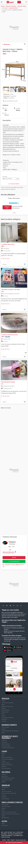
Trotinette (4, 721)
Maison (3, 789)
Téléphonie (4, 774)
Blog (14, 832)
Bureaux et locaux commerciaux (9, 793)
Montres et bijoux (6, 744)
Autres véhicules (5, 710)
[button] (3, 605)
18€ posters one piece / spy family (10, 289)
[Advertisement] (14, 28)
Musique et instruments (7, 764)
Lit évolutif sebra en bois (8, 244)
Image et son (5, 776)
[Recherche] (26, 2)
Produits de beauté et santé (8, 747)
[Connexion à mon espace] (24, 44)
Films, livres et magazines (7, 759)
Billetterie (4, 766)
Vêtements (4, 740)
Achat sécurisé (8, 832)
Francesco (12, 542)
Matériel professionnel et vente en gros (10, 813)
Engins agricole (5, 712)
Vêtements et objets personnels (10, 737)
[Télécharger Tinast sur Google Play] (17, 647)
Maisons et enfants (11, 6)
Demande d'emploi (6, 806)
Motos (3, 704)
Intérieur (4, 729)
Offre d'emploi (5, 804)
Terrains (3, 795)
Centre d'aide (19, 832)
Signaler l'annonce (14, 183)
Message (14, 557)
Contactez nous (5, 837)
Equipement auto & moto (7, 706)
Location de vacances (6, 791)
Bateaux (4, 708)
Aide (2, 832)
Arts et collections (6, 762)
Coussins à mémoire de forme (9, 334)
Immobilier (6, 785)
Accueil (3, 6)
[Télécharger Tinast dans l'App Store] (8, 647)
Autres (4, 821)
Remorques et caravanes (7, 717)
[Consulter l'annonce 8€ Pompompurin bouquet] (14, 370)
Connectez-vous (7, 207)
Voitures (4, 700)
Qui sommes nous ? (18, 835)
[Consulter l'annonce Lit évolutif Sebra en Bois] (14, 232)
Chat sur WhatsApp (14, 561)
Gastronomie (5, 825)
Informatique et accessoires (8, 778)
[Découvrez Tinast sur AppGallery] (8, 650)
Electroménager (5, 727)
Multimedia (6, 772)
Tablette (4, 781)
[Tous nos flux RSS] (21, 605)
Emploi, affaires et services (12, 802)
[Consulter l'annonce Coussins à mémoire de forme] (14, 323)
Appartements (5, 787)
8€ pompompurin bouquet (8, 382)
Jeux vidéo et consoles (7, 779)
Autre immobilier (5, 798)
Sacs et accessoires (6, 745)
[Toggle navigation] (1, 2)
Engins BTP (4, 719)
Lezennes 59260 (13, 8)
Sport (3, 755)
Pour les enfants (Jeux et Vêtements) (10, 730)
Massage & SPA (5, 817)
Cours (3, 810)
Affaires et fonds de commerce (9, 812)
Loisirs (4, 751)
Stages (3, 815)
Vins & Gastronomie (6, 768)
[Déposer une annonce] (19, 2)
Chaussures (4, 742)
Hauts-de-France (22, 6)
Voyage (3, 761)
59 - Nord (5, 8)
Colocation (4, 796)
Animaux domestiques (7, 757)
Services (4, 808)
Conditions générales (7, 835)
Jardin (3, 732)
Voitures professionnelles (7, 702)
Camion (3, 715)
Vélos (3, 713)
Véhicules (5, 698)
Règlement (4, 834)
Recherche (7, 44)
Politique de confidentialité (15, 834)
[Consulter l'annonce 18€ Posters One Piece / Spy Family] (14, 277)
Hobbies (3, 753)
